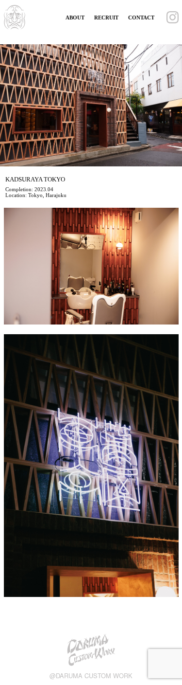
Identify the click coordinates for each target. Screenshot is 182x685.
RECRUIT (106, 17)
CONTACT (141, 17)
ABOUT (75, 17)
